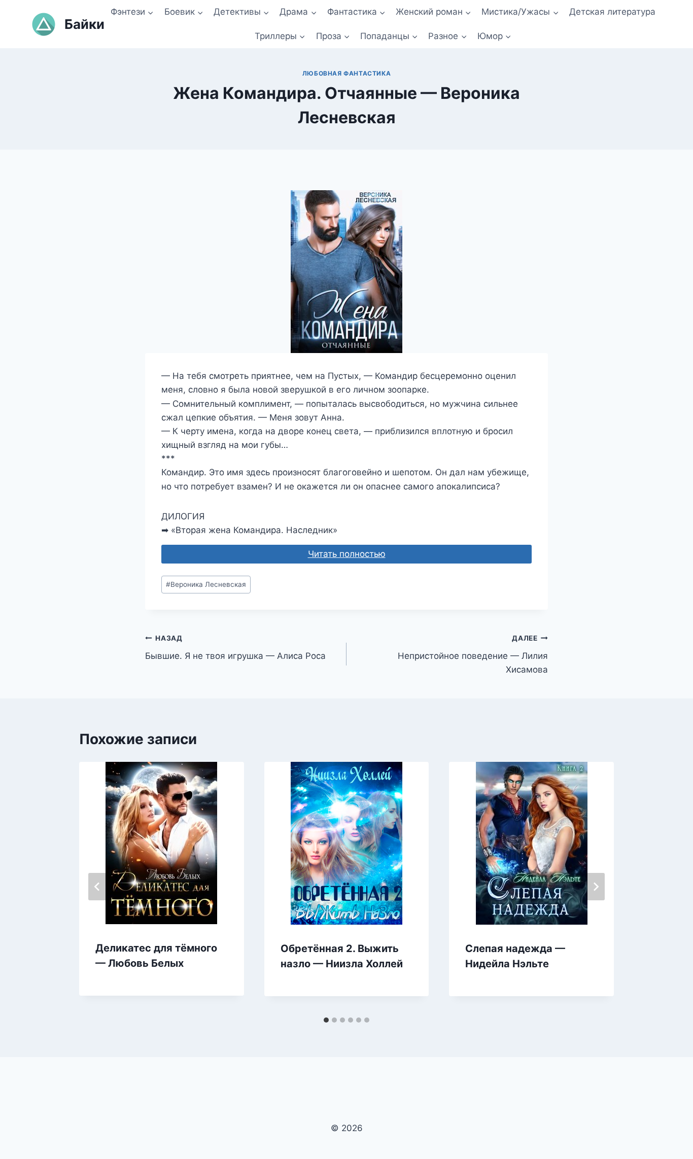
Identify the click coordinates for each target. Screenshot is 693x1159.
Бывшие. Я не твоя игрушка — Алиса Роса (235, 647)
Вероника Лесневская (206, 584)
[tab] (326, 1020)
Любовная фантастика (346, 73)
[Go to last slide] (97, 886)
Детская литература (612, 12)
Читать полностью (347, 554)
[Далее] (595, 886)
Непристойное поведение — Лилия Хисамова (473, 654)
